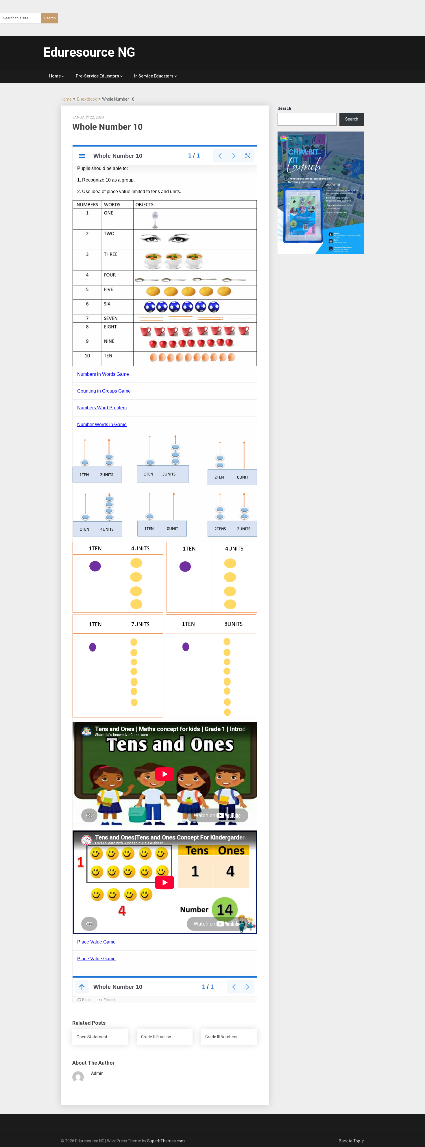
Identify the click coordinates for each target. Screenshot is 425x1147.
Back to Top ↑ (351, 1141)
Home (55, 76)
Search (284, 108)
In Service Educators (153, 76)
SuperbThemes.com (166, 1141)
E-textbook (87, 99)
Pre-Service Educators (97, 76)
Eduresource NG (89, 52)
